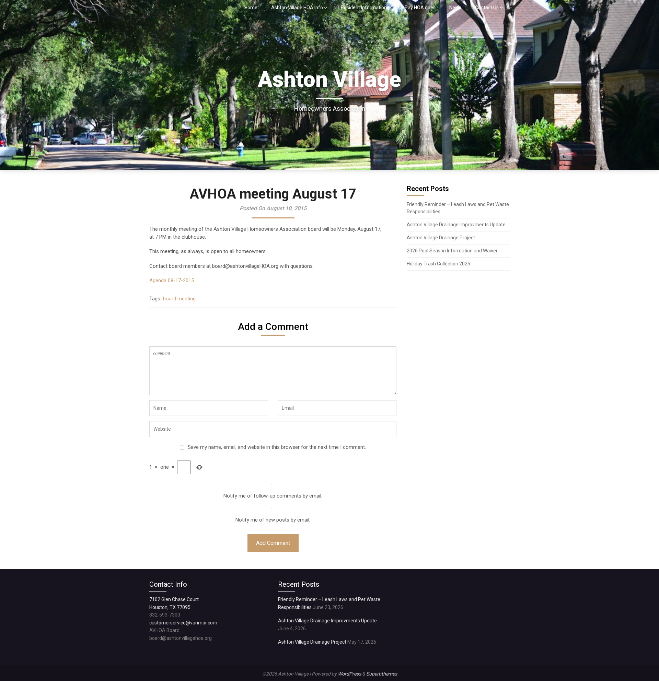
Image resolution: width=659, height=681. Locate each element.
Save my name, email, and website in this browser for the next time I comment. (277, 447)
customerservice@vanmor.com (183, 622)
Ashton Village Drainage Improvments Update (456, 224)
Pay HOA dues (420, 7)
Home (250, 7)
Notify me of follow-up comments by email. (272, 496)
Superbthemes (381, 674)
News (455, 7)
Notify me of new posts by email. (272, 520)
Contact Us (487, 7)
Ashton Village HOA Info (297, 7)
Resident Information (364, 7)
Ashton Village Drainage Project (441, 237)
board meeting (179, 299)
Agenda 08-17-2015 (171, 280)
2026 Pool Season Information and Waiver (452, 250)
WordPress (349, 674)
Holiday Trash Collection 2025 (438, 263)
